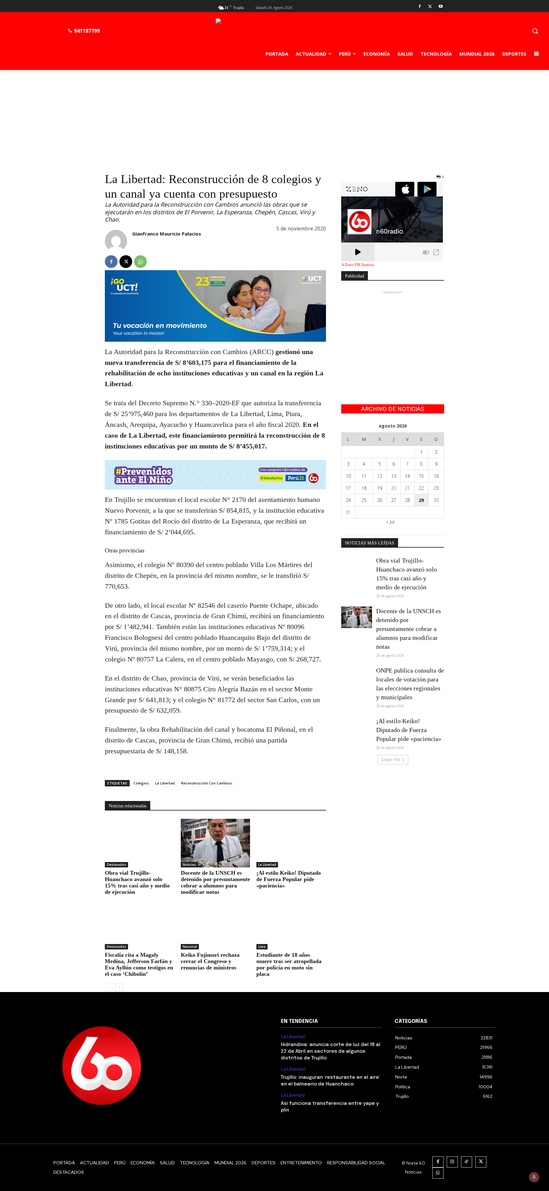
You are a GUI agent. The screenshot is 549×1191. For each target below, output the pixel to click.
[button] (535, 30)
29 (421, 500)
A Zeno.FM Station (357, 264)
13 (393, 476)
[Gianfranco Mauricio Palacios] (116, 241)
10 (348, 476)
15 (421, 476)
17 (348, 488)
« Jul (390, 522)
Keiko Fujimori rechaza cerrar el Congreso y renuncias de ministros (210, 961)
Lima (262, 946)
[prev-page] (109, 987)
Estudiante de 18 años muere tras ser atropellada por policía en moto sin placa (289, 964)
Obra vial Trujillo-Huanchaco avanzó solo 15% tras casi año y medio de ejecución (137, 882)
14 (407, 476)
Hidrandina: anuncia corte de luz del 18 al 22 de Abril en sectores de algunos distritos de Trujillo (330, 1051)
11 (364, 476)
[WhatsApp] (140, 261)
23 (436, 488)
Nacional (190, 946)
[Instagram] (452, 1161)
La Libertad (165, 783)
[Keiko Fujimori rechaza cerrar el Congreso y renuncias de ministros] (215, 925)
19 (379, 488)
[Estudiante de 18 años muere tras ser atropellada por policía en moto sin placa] (291, 925)
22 (421, 488)
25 (364, 500)
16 (436, 476)
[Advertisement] (274, 117)
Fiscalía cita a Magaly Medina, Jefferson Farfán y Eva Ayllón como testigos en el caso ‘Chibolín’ (139, 964)
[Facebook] (420, 6)
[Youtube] (440, 6)
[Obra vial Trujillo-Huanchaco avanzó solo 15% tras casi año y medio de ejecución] (139, 843)
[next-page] (119, 987)
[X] (430, 6)
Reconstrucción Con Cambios (206, 783)
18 (364, 488)
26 (379, 500)
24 (348, 500)
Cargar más (390, 759)
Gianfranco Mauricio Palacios (166, 233)
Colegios (141, 783)
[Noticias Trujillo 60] (287, 32)
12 (379, 476)
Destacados (116, 864)
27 (393, 500)
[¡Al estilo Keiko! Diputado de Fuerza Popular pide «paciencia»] (291, 843)
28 (407, 500)
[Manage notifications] (534, 1177)
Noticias (189, 864)
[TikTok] (466, 1161)
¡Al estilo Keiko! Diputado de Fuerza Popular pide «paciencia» (288, 879)
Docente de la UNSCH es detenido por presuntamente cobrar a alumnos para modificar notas (215, 882)
